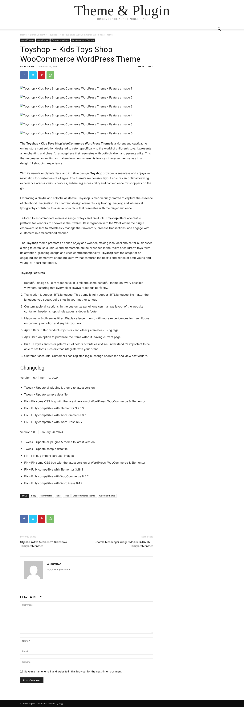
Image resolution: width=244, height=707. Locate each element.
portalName (42, 40)
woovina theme (107, 495)
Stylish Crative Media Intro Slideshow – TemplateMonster (44, 544)
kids (58, 495)
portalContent (37, 34)
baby (33, 495)
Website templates (60, 40)
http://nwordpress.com (58, 569)
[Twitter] (33, 75)
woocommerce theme (84, 495)
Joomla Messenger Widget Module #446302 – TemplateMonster (124, 544)
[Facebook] (24, 75)
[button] (219, 29)
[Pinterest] (41, 75)
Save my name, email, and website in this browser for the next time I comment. (73, 671)
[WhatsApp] (50, 75)
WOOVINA (29, 66)
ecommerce (46, 495)
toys (67, 495)
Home (23, 34)
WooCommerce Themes (83, 40)
